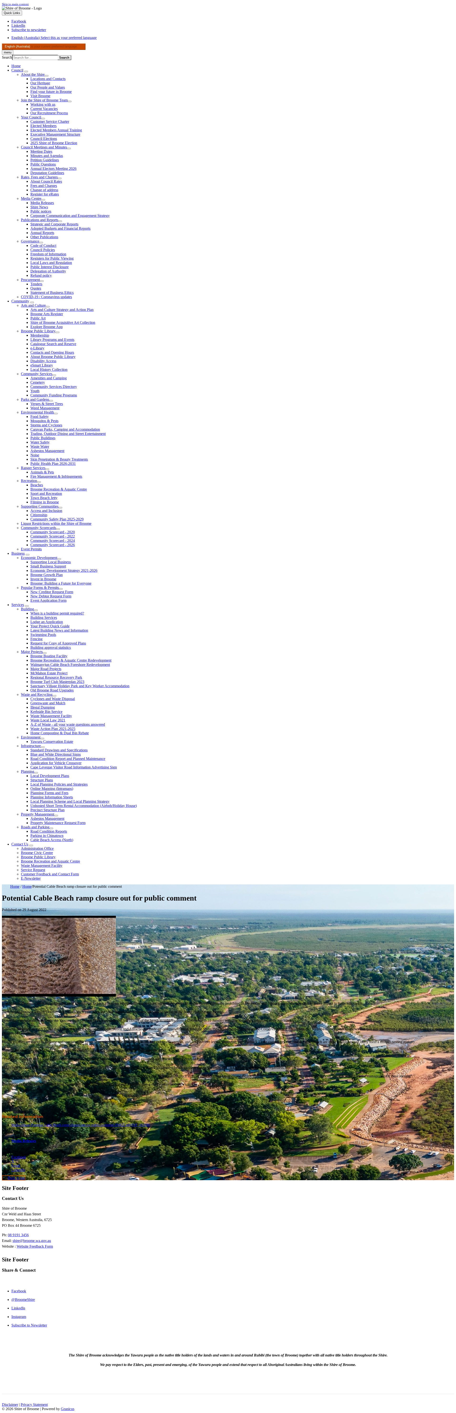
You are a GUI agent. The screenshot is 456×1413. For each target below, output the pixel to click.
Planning (27, 771)
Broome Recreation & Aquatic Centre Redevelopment (70, 660)
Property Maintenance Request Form (58, 823)
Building (27, 609)
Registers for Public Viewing (52, 258)
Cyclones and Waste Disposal (52, 699)
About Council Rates (46, 181)
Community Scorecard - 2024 (52, 541)
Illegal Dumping (42, 707)
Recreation (29, 481)
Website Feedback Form (35, 1246)
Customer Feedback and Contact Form (50, 874)
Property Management (37, 814)
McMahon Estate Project (48, 673)
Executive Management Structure (55, 134)
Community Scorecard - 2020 (52, 532)
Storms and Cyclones (46, 425)
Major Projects (32, 652)
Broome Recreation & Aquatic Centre (58, 489)
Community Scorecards (38, 528)
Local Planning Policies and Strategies (59, 784)
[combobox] (44, 46)
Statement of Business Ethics (52, 293)
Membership (39, 335)
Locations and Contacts (48, 79)
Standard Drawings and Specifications (59, 750)
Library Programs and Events (52, 340)
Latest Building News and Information (59, 630)
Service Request (33, 870)
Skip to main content (15, 4)
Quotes (35, 288)
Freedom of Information (48, 254)
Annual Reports (42, 233)
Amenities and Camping (48, 378)
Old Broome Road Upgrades (52, 690)
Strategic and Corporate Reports (54, 224)
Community (20, 301)
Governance (30, 241)
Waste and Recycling (36, 694)
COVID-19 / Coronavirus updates (46, 297)
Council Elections (43, 139)
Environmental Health (37, 412)
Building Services (43, 618)
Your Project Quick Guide (50, 626)
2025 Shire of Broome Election (53, 143)
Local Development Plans (49, 776)
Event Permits (31, 549)
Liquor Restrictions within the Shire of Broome (56, 523)
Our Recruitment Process (49, 113)
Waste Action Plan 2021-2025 (52, 729)
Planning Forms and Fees (49, 793)
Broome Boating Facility (48, 656)
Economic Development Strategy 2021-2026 (63, 570)
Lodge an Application (46, 622)
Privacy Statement (34, 1405)
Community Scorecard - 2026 (52, 545)
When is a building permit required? (57, 613)
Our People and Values (47, 87)
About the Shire (33, 74)
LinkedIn (18, 1308)
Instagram (18, 1317)
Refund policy (41, 275)
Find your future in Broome (51, 92)
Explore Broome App (46, 327)
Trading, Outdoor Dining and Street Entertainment (68, 434)
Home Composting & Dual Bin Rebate (59, 733)
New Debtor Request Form (50, 596)
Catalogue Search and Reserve (53, 344)
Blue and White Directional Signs (55, 754)
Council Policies (42, 250)
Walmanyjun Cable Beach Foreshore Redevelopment (70, 665)
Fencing (36, 639)
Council (17, 70)
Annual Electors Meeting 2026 (53, 169)
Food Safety (39, 417)
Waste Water (39, 446)
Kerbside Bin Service (46, 712)
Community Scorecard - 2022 (52, 536)
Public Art (38, 318)
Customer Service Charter (49, 121)
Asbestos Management (47, 451)
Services (17, 605)
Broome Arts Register (46, 314)
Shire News (39, 207)
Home (14, 886)
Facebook (18, 1291)
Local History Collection (48, 370)
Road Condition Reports (48, 831)
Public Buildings (42, 438)
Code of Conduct (43, 245)
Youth (34, 391)
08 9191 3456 (18, 1235)
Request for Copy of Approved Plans (58, 643)
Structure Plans (41, 780)
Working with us (42, 104)
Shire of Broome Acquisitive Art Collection (62, 322)
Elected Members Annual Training (56, 130)
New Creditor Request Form (51, 592)
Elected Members (43, 126)
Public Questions (43, 164)
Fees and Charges (43, 186)
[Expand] (26, 71)
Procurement (30, 280)
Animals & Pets (42, 472)
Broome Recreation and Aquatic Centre (50, 861)
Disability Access (43, 361)
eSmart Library (41, 365)
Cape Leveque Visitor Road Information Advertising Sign (73, 767)
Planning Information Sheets (51, 797)
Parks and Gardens (35, 399)
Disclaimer (10, 1405)
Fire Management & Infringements (56, 476)
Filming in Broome (44, 502)
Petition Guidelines (44, 160)
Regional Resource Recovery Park (56, 677)
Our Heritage (40, 83)
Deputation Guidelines (47, 173)
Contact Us (19, 844)
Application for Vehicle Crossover (55, 763)
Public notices (40, 211)
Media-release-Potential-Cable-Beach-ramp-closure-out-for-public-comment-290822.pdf (80, 1125)
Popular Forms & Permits (40, 588)
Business (18, 553)
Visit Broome (40, 96)
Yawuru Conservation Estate (51, 742)
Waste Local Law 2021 (47, 720)
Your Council (31, 117)
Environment (30, 737)
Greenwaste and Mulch (47, 703)
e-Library (37, 348)
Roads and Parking (35, 827)
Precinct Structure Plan (47, 810)
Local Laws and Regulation (51, 263)
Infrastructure (31, 746)
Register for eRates (44, 194)
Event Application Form (48, 600)
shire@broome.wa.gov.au (32, 1241)
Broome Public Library (38, 331)
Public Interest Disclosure (49, 267)
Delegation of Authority (48, 271)
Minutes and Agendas (46, 156)
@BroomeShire (23, 1300)
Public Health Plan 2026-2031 (53, 464)
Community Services (36, 374)
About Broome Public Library (53, 357)
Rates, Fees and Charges (39, 177)
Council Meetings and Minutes (44, 147)
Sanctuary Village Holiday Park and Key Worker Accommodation (79, 686)
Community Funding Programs (53, 395)
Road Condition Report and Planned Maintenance (67, 759)
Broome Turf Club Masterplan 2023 (57, 682)
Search (7, 57)
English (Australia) (54, 38)
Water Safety (40, 442)
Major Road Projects (45, 669)
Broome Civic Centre (37, 853)
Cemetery (37, 382)
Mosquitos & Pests (44, 421)
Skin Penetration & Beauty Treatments (59, 459)
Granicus (67, 1409)
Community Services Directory (53, 387)
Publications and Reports (39, 220)
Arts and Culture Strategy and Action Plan (62, 310)
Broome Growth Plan (46, 575)
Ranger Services (33, 468)
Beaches (36, 485)
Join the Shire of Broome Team (44, 100)
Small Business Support (48, 566)
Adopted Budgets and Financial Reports (60, 228)
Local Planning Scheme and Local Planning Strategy (69, 801)
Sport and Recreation (46, 494)
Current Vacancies (44, 109)
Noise (34, 455)
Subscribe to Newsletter (29, 1325)
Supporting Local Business (50, 562)
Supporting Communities (39, 506)
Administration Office (37, 848)
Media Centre (31, 198)
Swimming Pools (43, 635)
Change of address (44, 190)
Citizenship (38, 515)
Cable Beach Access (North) (51, 840)
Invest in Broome (43, 579)
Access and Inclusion (46, 511)
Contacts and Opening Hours (52, 352)
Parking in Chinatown (46, 836)
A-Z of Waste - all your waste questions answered (67, 724)
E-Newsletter (31, 878)
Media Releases (42, 203)
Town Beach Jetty (43, 498)
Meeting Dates (41, 151)
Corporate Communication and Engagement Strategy (70, 216)
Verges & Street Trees (46, 404)
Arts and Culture (33, 305)
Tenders (36, 284)
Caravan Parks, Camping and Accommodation (65, 429)
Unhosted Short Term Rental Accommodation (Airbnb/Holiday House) (83, 806)
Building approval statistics (50, 647)
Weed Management (44, 408)
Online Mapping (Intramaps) (51, 789)
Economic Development (39, 558)
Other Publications (44, 237)
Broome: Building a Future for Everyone (60, 583)
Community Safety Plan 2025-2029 (57, 519)
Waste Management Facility (51, 716)
